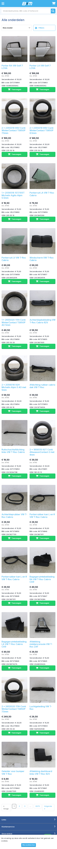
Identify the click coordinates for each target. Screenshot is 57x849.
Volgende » (48, 807)
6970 (38, 806)
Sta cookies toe (28, 845)
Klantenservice (8, 827)
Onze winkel (7, 834)
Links (4, 820)
